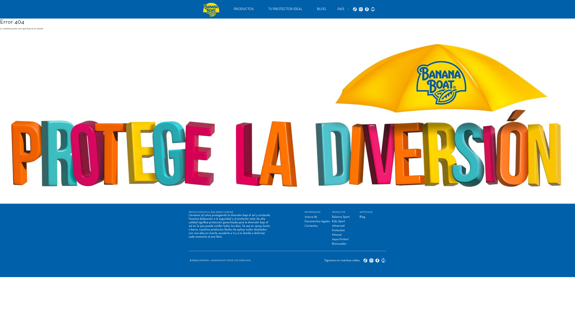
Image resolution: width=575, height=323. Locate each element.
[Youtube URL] (373, 9)
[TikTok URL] (355, 9)
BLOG (321, 9)
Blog (362, 217)
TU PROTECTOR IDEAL (285, 9)
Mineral (337, 235)
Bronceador (339, 244)
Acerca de (311, 217)
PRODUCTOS (244, 9)
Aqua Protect (340, 239)
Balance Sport (341, 217)
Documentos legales (317, 221)
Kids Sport (338, 221)
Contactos (311, 226)
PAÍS (341, 9)
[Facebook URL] (367, 9)
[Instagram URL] (361, 9)
